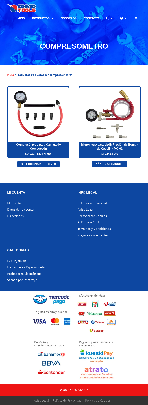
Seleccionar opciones (38, 163)
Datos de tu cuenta (20, 209)
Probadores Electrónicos (24, 274)
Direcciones (15, 216)
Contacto (91, 18)
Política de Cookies (91, 222)
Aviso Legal (85, 209)
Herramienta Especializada (26, 267)
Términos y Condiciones (94, 229)
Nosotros (69, 18)
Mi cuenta (14, 203)
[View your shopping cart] (135, 18)
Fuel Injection (16, 261)
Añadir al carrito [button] (110, 163)
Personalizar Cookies (92, 216)
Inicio (21, 18)
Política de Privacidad (92, 203)
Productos (41, 18)
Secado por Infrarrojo (22, 280)
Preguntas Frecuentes (93, 235)
